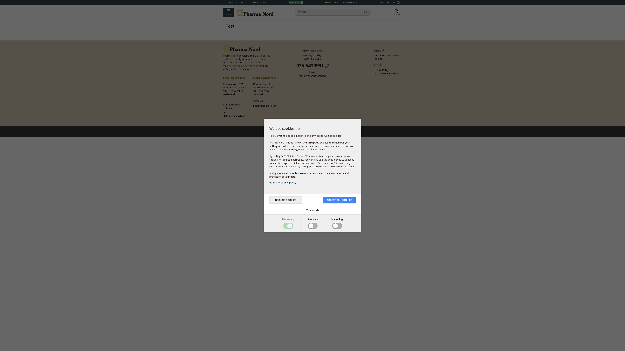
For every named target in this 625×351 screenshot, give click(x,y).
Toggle (288, 226)
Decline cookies (285, 200)
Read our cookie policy (282, 182)
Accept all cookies (339, 200)
